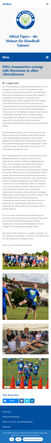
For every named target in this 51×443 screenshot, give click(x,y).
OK (12, 439)
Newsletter (6, 427)
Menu (5, 57)
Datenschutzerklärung (10, 417)
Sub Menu (6, 3)
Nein (18, 439)
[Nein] (48, 436)
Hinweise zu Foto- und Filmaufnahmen (17, 422)
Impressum (6, 412)
